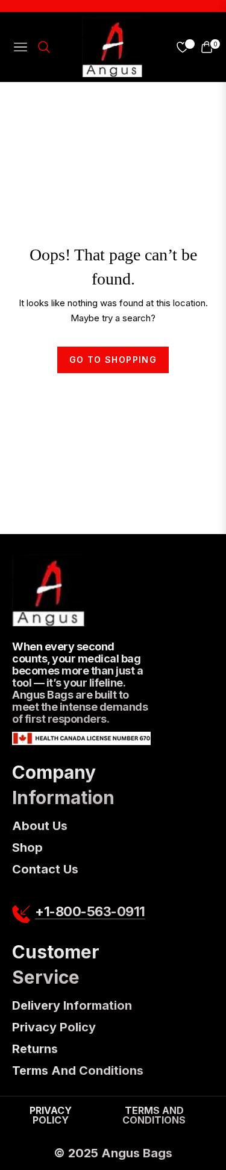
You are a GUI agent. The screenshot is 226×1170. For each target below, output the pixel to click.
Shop (27, 847)
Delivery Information (72, 1005)
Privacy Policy (54, 1027)
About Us (39, 826)
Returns (35, 1049)
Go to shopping (113, 359)
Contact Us (45, 869)
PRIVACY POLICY (51, 1115)
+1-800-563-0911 (90, 911)
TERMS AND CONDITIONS (154, 1115)
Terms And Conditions (77, 1070)
